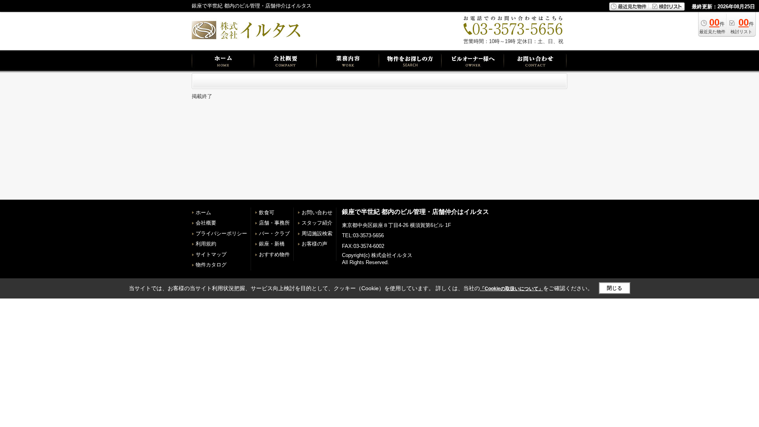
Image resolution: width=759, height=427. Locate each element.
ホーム (203, 212)
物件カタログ (211, 265)
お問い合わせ (317, 212)
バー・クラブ (274, 233)
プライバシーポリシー (221, 233)
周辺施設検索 (317, 233)
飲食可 (266, 212)
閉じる (614, 288)
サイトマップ (211, 254)
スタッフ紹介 (317, 223)
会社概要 (206, 223)
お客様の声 (314, 244)
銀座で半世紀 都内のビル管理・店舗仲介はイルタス (415, 211)
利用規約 (206, 244)
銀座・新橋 (272, 244)
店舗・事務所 (274, 223)
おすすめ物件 (274, 254)
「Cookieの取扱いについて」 (511, 288)
